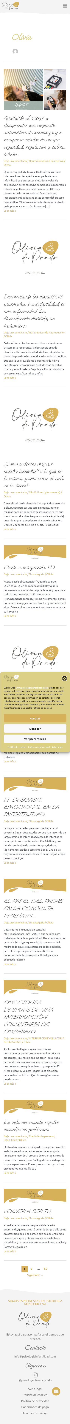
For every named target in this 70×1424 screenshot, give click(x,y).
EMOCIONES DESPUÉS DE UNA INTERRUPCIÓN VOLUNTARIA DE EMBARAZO (28, 1017)
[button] (64, 678)
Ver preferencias (35, 739)
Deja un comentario (15, 160)
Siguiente (35, 1275)
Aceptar (35, 718)
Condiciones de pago (35, 1407)
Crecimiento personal (41, 1136)
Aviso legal (57, 747)
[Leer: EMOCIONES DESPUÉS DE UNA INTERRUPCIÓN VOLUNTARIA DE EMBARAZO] (35, 987)
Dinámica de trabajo (35, 1413)
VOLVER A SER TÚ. (28, 1211)
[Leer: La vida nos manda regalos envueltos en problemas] (35, 1106)
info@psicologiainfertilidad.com (35, 1356)
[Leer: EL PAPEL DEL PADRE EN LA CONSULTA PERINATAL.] (35, 885)
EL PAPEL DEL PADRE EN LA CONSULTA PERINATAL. (33, 908)
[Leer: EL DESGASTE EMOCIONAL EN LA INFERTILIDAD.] (35, 784)
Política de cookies (16, 747)
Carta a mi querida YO (29, 567)
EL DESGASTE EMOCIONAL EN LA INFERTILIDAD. (31, 807)
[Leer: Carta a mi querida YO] (35, 552)
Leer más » (10, 210)
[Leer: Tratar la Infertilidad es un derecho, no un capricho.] (35, 662)
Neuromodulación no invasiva (46, 160)
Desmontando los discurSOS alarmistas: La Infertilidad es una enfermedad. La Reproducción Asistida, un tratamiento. (34, 311)
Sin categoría (36, 574)
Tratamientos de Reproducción (47, 332)
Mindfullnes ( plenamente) (44, 492)
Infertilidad (10, 1139)
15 (45, 1268)
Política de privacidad (39, 747)
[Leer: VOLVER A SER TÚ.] (35, 1196)
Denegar (35, 728)
